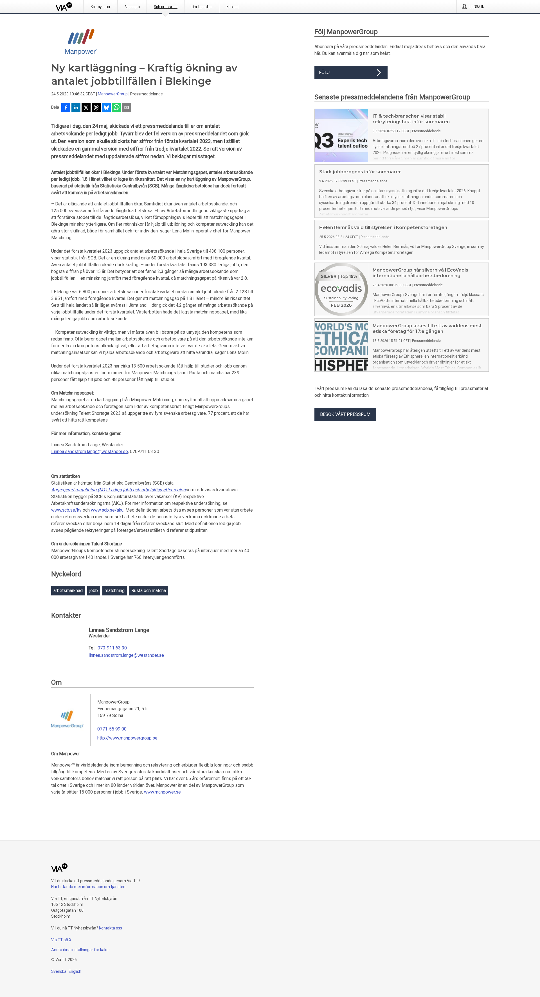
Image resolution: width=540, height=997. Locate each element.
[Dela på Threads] (96, 108)
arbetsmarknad (68, 590)
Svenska (58, 971)
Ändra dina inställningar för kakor (80, 949)
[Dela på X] (86, 108)
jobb (93, 590)
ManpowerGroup (113, 94)
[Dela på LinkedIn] (75, 108)
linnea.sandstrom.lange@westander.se (126, 655)
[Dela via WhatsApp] (116, 108)
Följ (324, 72)
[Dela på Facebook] (65, 108)
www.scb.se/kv (66, 510)
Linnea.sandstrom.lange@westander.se (89, 451)
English (75, 971)
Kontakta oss (110, 928)
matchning (115, 590)
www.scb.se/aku (107, 510)
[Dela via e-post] (126, 108)
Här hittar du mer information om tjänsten (88, 886)
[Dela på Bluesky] (106, 108)
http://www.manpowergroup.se (127, 738)
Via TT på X (61, 940)
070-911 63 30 (112, 648)
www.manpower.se (162, 792)
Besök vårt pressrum (345, 414)
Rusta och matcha (148, 590)
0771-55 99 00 (112, 729)
